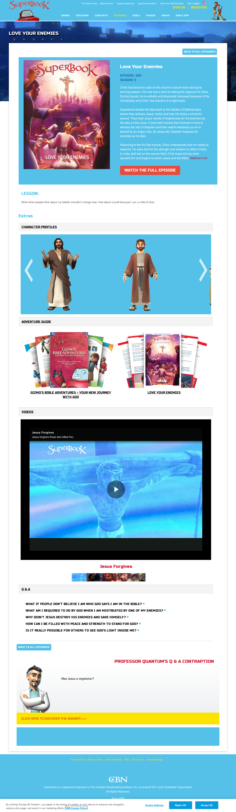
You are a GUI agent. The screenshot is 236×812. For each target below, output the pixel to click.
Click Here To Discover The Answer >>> (53, 718)
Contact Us (138, 759)
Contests (101, 15)
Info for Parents (113, 759)
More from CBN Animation (172, 3)
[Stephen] (140, 274)
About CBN (118, 798)
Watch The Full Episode (150, 170)
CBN (119, 780)
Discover (82, 15)
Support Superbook (125, 3)
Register (199, 7)
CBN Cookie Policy (76, 808)
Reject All (180, 805)
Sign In (179, 7)
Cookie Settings (154, 759)
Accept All (207, 805)
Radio (166, 15)
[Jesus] (60, 274)
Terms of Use (78, 759)
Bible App (182, 15)
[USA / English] (197, 0)
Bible (136, 15)
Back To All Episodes (200, 51)
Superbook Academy (147, 3)
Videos (150, 15)
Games (65, 15)
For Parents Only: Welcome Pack (97, 3)
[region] (118, 805)
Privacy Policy (95, 759)
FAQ (126, 759)
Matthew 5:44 (198, 158)
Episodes (120, 15)
